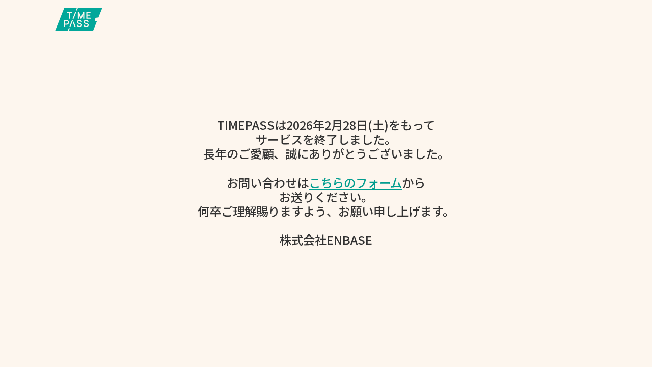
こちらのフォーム (355, 182)
